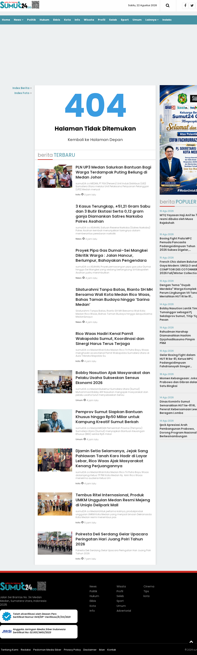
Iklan (102, 650)
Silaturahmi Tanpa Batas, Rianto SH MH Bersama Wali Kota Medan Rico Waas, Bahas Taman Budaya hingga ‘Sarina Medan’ (114, 297)
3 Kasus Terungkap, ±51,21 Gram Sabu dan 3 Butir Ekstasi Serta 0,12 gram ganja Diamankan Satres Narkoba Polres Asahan (113, 214)
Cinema (149, 586)
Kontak (111, 650)
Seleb (113, 20)
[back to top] (191, 641)
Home (6, 20)
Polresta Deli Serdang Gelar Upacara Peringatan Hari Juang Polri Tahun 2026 (112, 539)
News (17, 20)
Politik (31, 20)
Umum (137, 20)
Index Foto (23, 93)
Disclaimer (90, 650)
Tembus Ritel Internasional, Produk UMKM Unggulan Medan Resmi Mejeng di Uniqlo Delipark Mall (113, 500)
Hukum (44, 20)
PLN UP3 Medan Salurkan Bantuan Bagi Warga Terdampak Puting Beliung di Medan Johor (113, 172)
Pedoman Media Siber (47, 650)
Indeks (167, 20)
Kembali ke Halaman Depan (95, 139)
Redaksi (26, 650)
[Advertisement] (16, 153)
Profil (101, 20)
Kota (67, 20)
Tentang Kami (9, 650)
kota (78, 194)
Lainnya (150, 20)
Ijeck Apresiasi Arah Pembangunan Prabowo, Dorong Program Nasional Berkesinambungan (178, 430)
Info (77, 20)
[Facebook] (185, 6)
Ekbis (56, 20)
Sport (125, 20)
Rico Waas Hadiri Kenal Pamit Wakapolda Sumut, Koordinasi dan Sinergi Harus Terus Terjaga (110, 338)
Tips (146, 591)
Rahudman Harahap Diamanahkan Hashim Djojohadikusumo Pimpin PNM (177, 337)
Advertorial (124, 611)
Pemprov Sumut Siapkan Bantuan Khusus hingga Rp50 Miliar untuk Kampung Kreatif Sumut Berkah (109, 416)
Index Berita (22, 88)
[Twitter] (192, 6)
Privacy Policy (72, 650)
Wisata (89, 20)
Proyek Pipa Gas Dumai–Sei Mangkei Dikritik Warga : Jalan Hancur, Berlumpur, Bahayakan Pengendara (112, 255)
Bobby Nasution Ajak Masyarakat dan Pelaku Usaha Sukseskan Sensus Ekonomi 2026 (113, 377)
